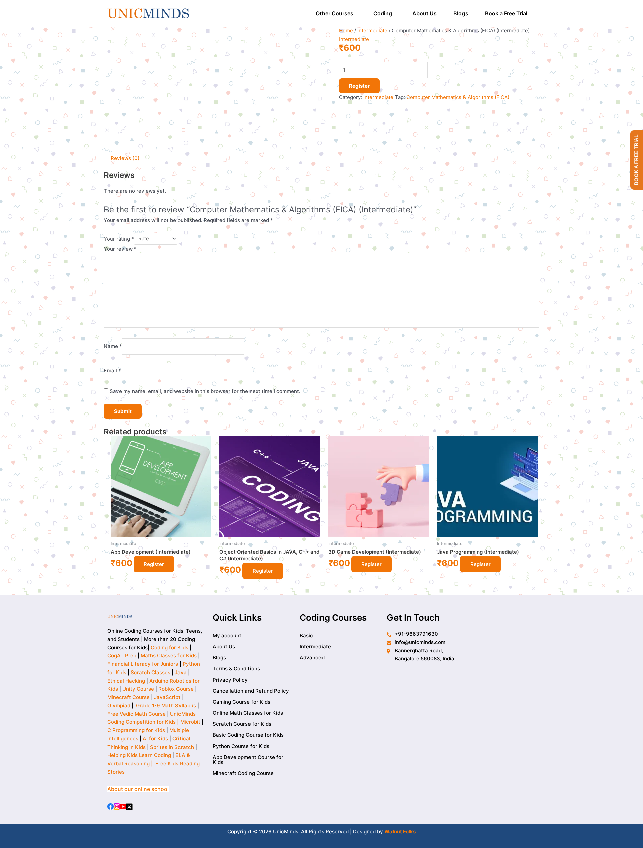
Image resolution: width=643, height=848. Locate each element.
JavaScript (167, 697)
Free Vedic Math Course (137, 714)
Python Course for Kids (241, 746)
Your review (120, 248)
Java (181, 672)
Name (113, 346)
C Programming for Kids (136, 730)
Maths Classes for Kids (169, 655)
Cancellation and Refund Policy (251, 691)
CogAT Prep (122, 655)
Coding (382, 13)
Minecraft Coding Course (243, 773)
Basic (306, 635)
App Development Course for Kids (248, 759)
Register (359, 86)
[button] (336, 13)
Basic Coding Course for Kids (248, 735)
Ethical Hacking (126, 681)
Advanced (312, 657)
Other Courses (334, 13)
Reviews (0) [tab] (125, 158)
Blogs (460, 13)
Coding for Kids (169, 647)
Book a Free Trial (506, 13)
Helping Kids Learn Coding (139, 755)
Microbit (190, 722)
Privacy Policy (230, 680)
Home (346, 30)
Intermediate (372, 30)
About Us (424, 13)
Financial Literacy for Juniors (142, 664)
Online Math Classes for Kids (248, 713)
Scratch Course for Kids (242, 724)
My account (227, 635)
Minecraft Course (128, 697)
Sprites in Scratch (172, 747)
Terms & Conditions (236, 668)
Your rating (119, 238)
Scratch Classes (150, 672)
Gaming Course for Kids (241, 702)
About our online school (138, 789)
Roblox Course (176, 689)
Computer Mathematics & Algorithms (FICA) (457, 97)
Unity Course (138, 689)
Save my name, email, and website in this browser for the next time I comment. (205, 391)
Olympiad (118, 705)
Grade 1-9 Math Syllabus (166, 705)
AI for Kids (155, 738)
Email (112, 370)
